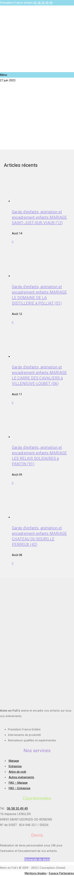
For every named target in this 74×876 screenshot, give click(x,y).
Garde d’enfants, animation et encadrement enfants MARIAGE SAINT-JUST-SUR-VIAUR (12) (39, 217)
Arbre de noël (17, 772)
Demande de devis (37, 859)
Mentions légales (36, 873)
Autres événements (21, 777)
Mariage (14, 761)
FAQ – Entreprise (19, 788)
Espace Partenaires (61, 873)
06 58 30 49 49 (43, 3)
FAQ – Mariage (18, 782)
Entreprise (15, 766)
